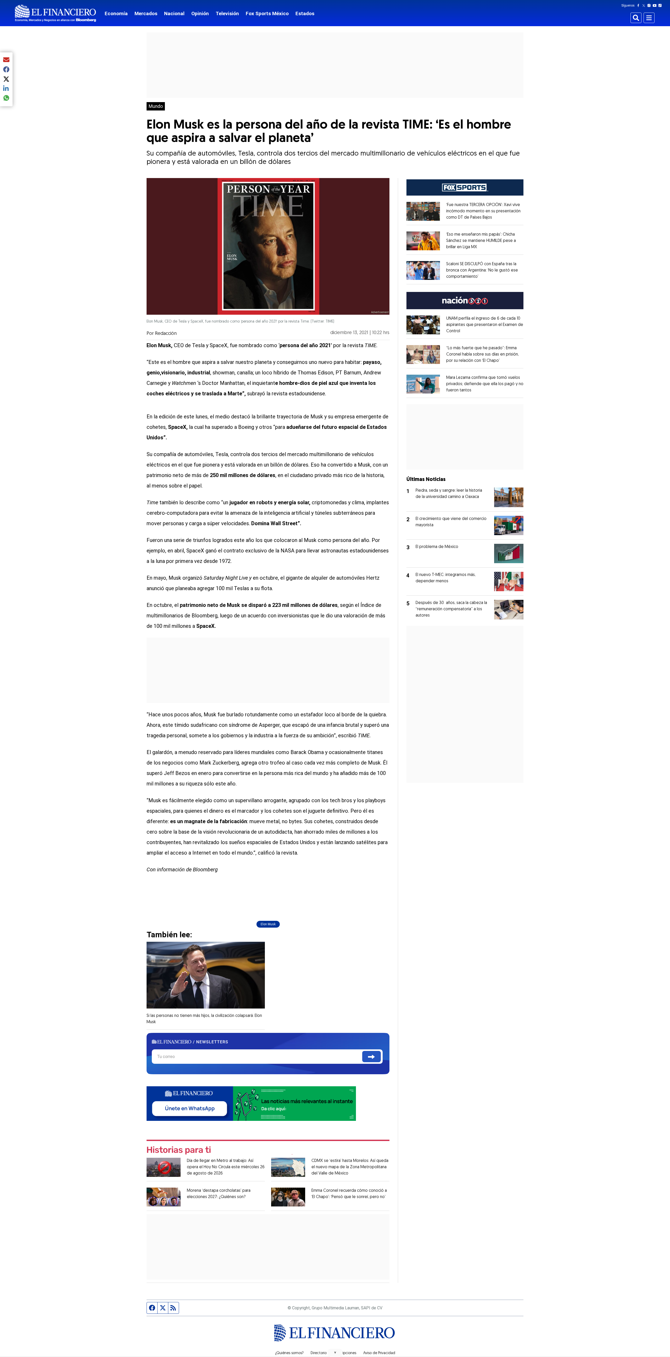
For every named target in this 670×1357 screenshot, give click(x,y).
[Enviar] (371, 1056)
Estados (304, 13)
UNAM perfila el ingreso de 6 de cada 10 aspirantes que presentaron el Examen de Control (484, 325)
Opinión (200, 13)
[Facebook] (639, 5)
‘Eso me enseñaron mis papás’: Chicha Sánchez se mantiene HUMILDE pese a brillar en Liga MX (481, 240)
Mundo (156, 106)
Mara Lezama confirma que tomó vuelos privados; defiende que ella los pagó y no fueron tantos (484, 384)
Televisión (227, 13)
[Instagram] (650, 5)
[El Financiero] (55, 13)
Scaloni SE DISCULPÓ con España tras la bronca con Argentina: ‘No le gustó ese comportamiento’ (482, 270)
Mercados (146, 13)
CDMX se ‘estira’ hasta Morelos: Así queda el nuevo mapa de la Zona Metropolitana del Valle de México (349, 1167)
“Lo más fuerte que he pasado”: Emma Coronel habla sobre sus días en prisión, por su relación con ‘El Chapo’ (482, 354)
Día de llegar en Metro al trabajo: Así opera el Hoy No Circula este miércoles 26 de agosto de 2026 (226, 1167)
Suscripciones (345, 1353)
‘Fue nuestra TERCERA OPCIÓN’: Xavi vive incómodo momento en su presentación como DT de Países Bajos (483, 211)
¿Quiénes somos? (289, 1353)
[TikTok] (661, 5)
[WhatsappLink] (251, 1103)
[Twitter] (644, 5)
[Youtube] (656, 5)
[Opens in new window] (423, 211)
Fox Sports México (267, 13)
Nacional (174, 13)
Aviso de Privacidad (379, 1353)
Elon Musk (268, 924)
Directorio (319, 1353)
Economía (116, 13)
